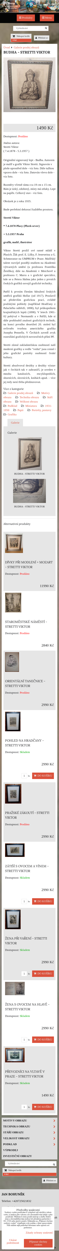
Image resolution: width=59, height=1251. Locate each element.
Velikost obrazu (29, 401)
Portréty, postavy (41, 410)
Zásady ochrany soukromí (39, 1232)
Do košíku (44, 775)
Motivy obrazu (15, 1120)
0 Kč (15, 40)
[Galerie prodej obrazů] (29, 11)
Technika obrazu (29, 397)
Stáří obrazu (13, 1132)
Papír (21, 410)
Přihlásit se (43, 38)
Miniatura (31, 405)
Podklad (12, 405)
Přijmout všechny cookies (38, 1243)
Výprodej (10, 1150)
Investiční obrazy (17, 1156)
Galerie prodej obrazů (20, 393)
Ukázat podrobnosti (13, 1241)
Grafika (12, 414)
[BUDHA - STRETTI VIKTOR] (29, 85)
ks (29, 776)
